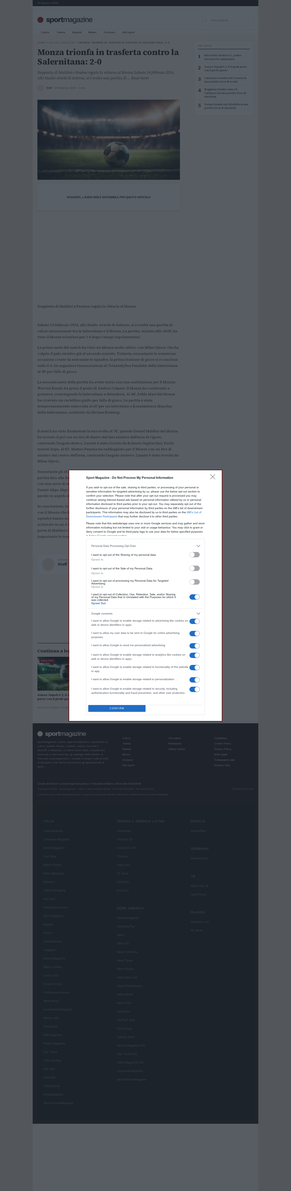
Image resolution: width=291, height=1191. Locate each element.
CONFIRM (117, 708)
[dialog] (145, 595)
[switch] (194, 554)
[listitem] (145, 546)
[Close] (214, 478)
